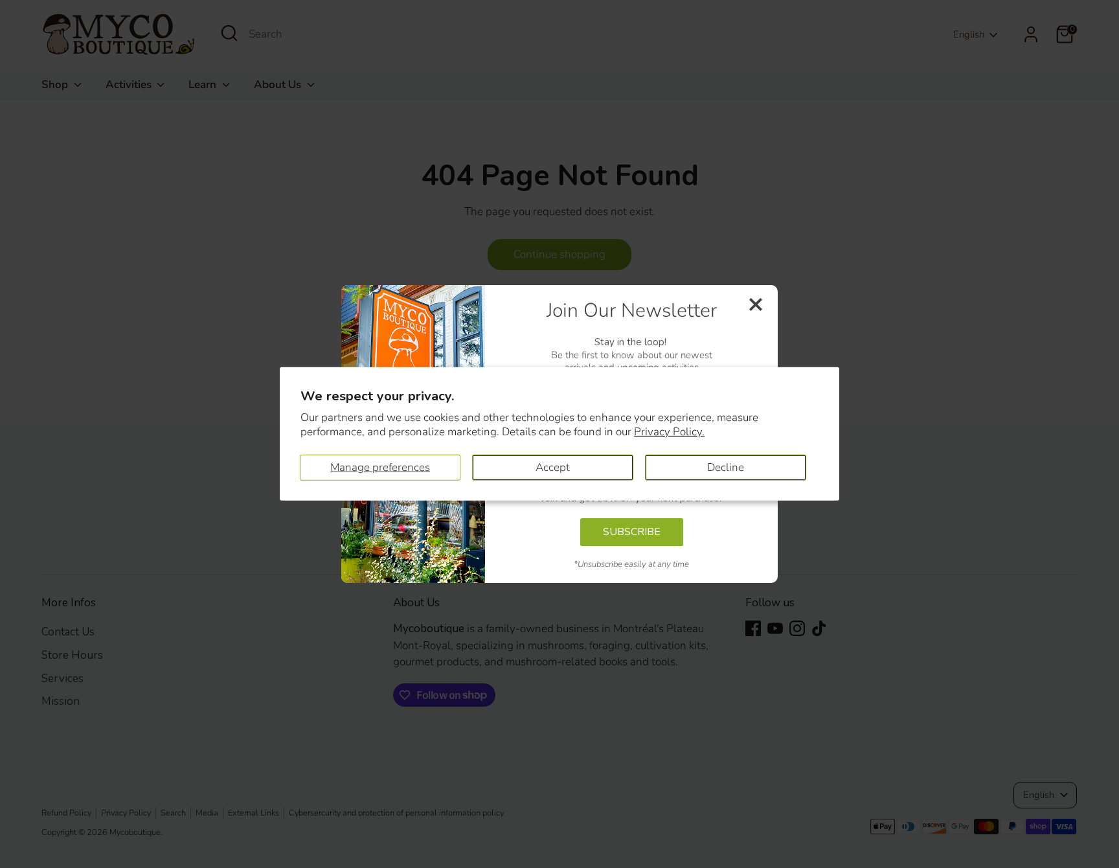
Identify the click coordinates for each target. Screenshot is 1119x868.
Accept (553, 467)
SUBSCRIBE (632, 532)
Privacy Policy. (669, 431)
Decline (725, 467)
